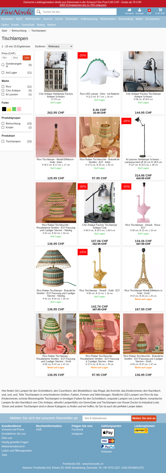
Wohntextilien (108, 19)
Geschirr (48, 19)
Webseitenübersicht (13, 446)
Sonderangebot (19, 65)
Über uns (7, 438)
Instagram (77, 433)
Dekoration (71, 19)
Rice (19, 86)
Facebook (77, 429)
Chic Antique (19, 90)
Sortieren (40, 46)
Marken (51, 24)
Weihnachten (33, 19)
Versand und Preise (13, 429)
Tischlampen (19, 141)
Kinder (15, 24)
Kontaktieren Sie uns (14, 433)
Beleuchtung (126, 19)
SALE (19, 19)
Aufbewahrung (89, 19)
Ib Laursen (19, 94)
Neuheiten (7, 19)
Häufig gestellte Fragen (15, 442)
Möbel (139, 19)
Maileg (41, 24)
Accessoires (152, 19)
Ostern (5, 24)
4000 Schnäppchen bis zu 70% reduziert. (83, 5)
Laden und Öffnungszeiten (17, 450)
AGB (39, 429)
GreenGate (28, 24)
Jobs (4, 454)
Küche (59, 19)
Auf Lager (19, 72)
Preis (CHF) (8, 53)
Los (27, 57)
